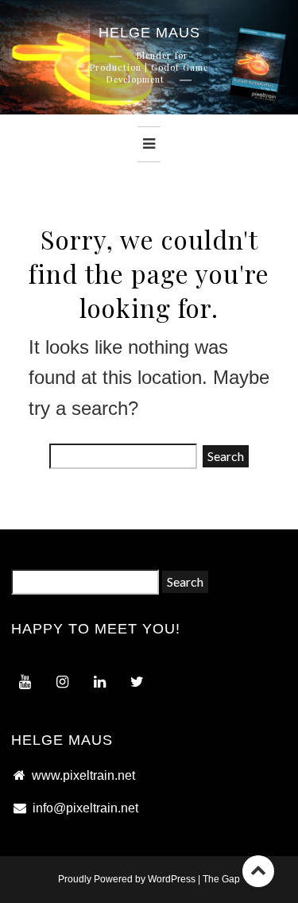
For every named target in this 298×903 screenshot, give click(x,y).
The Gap (221, 879)
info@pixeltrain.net (85, 808)
